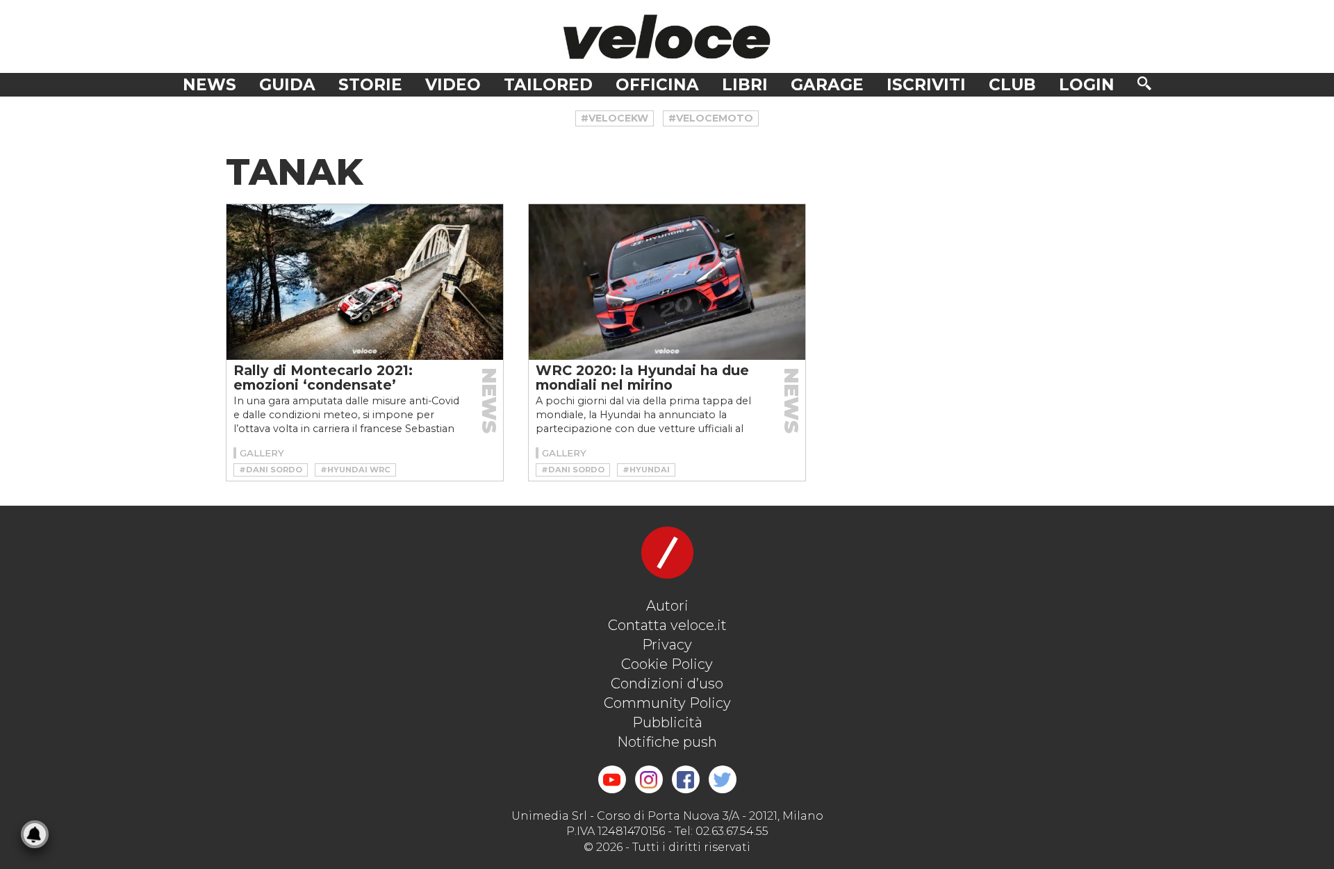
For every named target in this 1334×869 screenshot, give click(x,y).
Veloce (667, 36)
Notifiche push (667, 742)
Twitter (722, 779)
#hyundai (646, 469)
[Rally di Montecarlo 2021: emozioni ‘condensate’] (365, 282)
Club (1012, 84)
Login (1086, 84)
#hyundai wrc (355, 469)
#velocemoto (710, 118)
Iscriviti (926, 84)
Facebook (686, 779)
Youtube (612, 779)
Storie (370, 84)
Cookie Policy (667, 664)
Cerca (1144, 83)
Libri (745, 84)
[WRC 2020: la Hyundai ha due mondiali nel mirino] (667, 282)
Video (453, 84)
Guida (287, 84)
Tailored (548, 84)
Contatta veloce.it (667, 625)
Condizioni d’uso (667, 683)
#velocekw (614, 118)
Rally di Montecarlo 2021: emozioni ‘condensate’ (323, 377)
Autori (667, 605)
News (209, 84)
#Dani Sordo (270, 469)
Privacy (667, 644)
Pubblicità (667, 722)
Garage (827, 84)
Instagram (649, 779)
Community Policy (667, 703)
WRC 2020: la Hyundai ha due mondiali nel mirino (642, 377)
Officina (657, 84)
